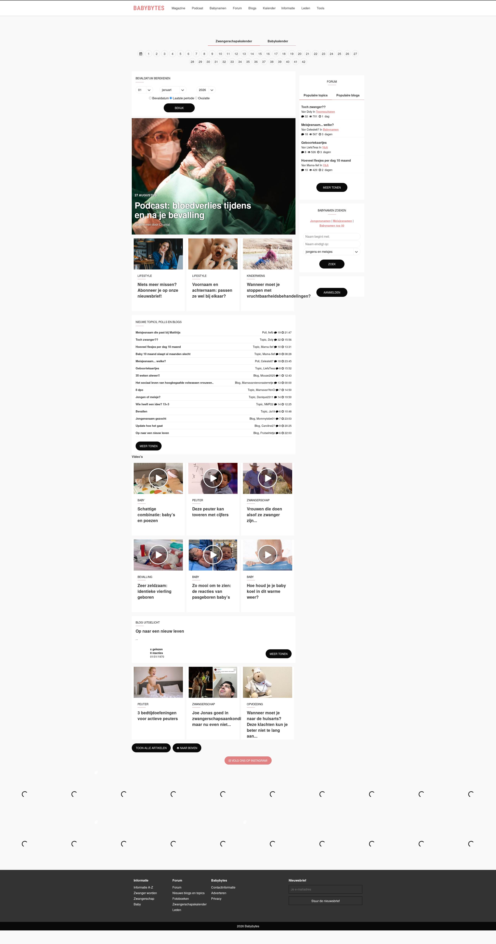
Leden (305, 8)
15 (260, 53)
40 (287, 61)
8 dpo (139, 390)
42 (303, 61)
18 (284, 53)
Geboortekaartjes (147, 368)
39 (280, 61)
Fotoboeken (180, 898)
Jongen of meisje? (148, 397)
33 (232, 61)
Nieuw (269, 17)
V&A (255, 17)
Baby (242, 17)
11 (228, 53)
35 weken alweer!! (148, 375)
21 (307, 53)
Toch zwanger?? (147, 339)
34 (240, 61)
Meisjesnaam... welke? (151, 361)
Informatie (288, 8)
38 (272, 61)
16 (268, 53)
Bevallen (141, 411)
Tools (320, 8)
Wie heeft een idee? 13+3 (152, 404)
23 (323, 53)
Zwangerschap (222, 17)
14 (252, 53)
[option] (248, 58)
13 (244, 53)
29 (200, 61)
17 (276, 53)
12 (236, 53)
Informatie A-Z (143, 887)
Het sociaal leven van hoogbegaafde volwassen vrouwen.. (175, 382)
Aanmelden (332, 292)
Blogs (252, 8)
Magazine (178, 8)
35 (248, 61)
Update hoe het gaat (149, 426)
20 (299, 53)
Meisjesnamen (342, 221)
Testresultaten (325, 111)
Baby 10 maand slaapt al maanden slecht (163, 354)
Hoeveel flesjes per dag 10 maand (158, 347)
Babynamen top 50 (331, 225)
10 (220, 53)
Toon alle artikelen (151, 748)
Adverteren (218, 893)
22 (315, 53)
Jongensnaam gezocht (151, 418)
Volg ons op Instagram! (249, 760)
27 (355, 53)
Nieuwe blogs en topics (188, 893)
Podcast (197, 8)
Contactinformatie (223, 887)
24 (331, 53)
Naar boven (188, 748)
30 (208, 61)
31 (216, 61)
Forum (237, 8)
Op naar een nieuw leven (152, 433)
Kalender (269, 8)
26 (347, 53)
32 (224, 61)
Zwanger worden (196, 17)
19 (292, 53)
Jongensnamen (320, 221)
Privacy (216, 898)
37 (264, 61)
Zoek (332, 264)
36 (256, 61)
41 (295, 61)
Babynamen (218, 8)
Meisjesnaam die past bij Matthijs (158, 332)
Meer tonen (149, 446)
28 (192, 61)
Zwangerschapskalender (295, 17)
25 (339, 53)
